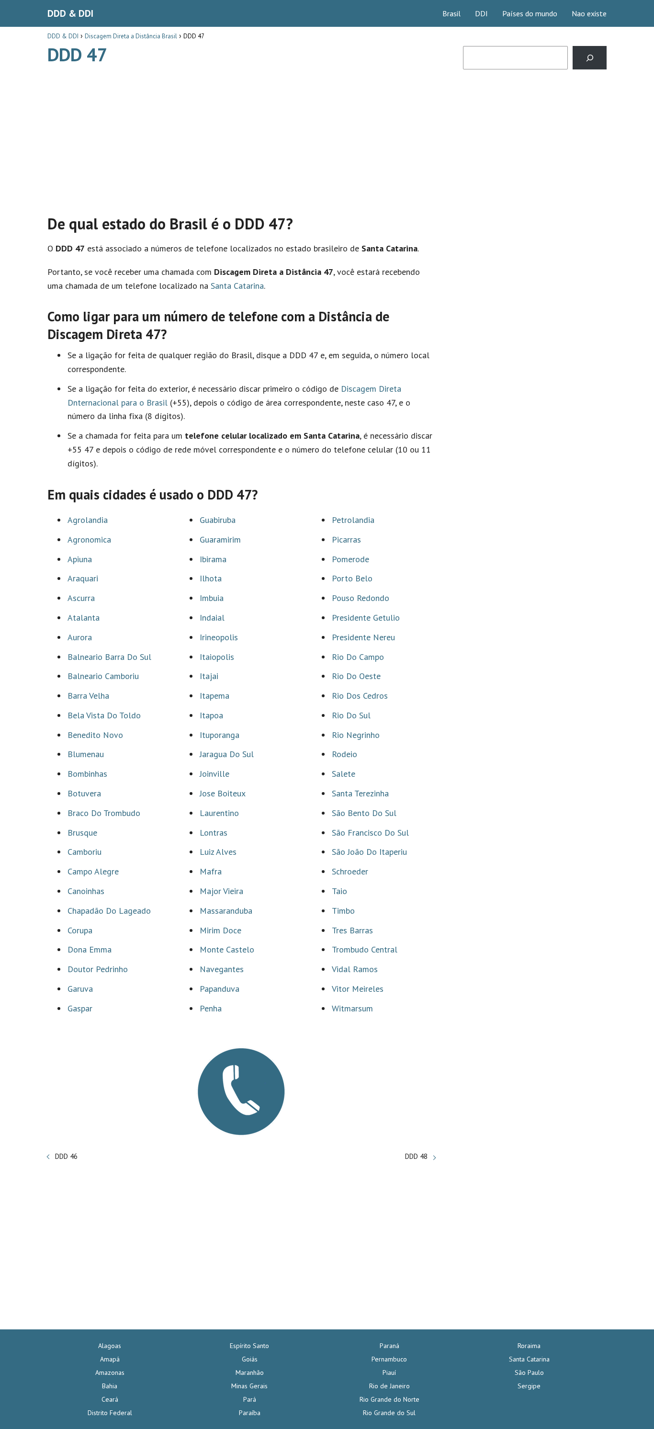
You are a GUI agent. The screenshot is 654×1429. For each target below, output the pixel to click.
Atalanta (84, 617)
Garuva (80, 988)
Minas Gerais (249, 1386)
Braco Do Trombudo (104, 812)
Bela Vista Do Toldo (104, 715)
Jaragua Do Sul (227, 754)
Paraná (389, 1345)
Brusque (82, 832)
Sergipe (529, 1386)
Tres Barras (352, 930)
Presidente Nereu (363, 637)
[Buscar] (590, 57)
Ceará (109, 1399)
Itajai (209, 675)
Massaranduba (226, 910)
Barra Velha (88, 695)
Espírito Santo (249, 1345)
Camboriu (84, 851)
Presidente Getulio (366, 617)
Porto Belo (352, 578)
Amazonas (109, 1372)
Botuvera (84, 793)
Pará (249, 1399)
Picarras (346, 539)
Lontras (213, 832)
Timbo (343, 910)
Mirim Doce (220, 930)
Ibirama (213, 559)
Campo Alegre (93, 871)
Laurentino (219, 812)
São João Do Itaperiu (369, 851)
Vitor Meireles (357, 988)
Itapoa (211, 715)
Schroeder (350, 871)
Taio (339, 890)
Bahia (109, 1386)
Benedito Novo (95, 734)
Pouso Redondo (360, 597)
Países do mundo (529, 13)
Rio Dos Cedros (360, 695)
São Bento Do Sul (364, 812)
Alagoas (109, 1345)
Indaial (212, 617)
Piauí (389, 1372)
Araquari (83, 578)
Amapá (110, 1359)
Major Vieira (221, 890)
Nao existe (589, 13)
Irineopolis (219, 637)
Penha (211, 1008)
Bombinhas (87, 773)
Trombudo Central (364, 949)
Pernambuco (389, 1359)
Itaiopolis (217, 656)
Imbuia (212, 597)
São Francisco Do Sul (370, 832)
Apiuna (80, 559)
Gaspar (80, 1008)
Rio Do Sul (351, 715)
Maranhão (250, 1372)
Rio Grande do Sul (389, 1412)
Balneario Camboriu (103, 675)
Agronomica (89, 539)
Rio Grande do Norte (389, 1399)
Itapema (214, 695)
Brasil (451, 13)
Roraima (529, 1345)
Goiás (250, 1359)
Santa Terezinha (360, 793)
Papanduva (219, 988)
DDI (481, 13)
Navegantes (222, 969)
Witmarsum (352, 1008)
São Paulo (529, 1372)
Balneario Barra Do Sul (109, 656)
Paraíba (249, 1412)
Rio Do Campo (358, 656)
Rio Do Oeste (356, 675)
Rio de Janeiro (389, 1386)
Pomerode (350, 559)
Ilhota (211, 578)
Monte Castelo (227, 949)
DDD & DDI (70, 13)
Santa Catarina (237, 285)
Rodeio (344, 754)
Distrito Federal (110, 1412)
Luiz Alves (218, 851)
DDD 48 (416, 1156)
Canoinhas (86, 890)
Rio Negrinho (356, 734)
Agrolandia (88, 519)
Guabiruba (218, 519)
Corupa (80, 930)
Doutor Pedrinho (98, 969)
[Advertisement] (241, 135)
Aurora (80, 637)
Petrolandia (353, 519)
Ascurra (81, 597)
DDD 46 (66, 1156)
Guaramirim (220, 539)
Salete (343, 773)
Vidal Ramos (355, 969)
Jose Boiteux (223, 793)
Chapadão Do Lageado (109, 910)
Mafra (211, 871)
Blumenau (86, 754)
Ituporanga (219, 734)
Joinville (214, 773)
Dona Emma (90, 949)
